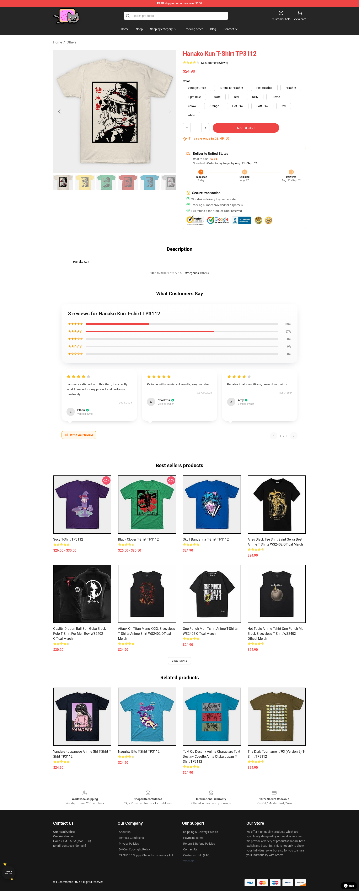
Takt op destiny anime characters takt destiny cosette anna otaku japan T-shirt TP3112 (211, 757)
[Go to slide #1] (63, 182)
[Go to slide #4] (128, 182)
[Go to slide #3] (106, 182)
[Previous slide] (59, 111)
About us (124, 832)
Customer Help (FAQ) (196, 855)
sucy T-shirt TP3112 (68, 539)
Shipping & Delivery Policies (200, 832)
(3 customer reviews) (214, 62)
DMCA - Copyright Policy (134, 849)
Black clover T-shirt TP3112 (138, 539)
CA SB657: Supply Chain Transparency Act (146, 855)
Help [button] (351, 885)
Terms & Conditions (131, 837)
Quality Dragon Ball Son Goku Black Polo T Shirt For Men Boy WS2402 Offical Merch (79, 634)
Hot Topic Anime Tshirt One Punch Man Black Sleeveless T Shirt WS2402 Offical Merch (276, 634)
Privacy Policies (129, 843)
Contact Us (190, 849)
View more (180, 660)
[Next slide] (169, 111)
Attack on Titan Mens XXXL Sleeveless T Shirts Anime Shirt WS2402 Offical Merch (146, 634)
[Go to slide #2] (85, 182)
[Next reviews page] (294, 435)
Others (71, 42)
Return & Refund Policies (199, 843)
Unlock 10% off (8, 872)
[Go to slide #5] (150, 182)
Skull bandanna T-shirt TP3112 (206, 539)
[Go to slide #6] (171, 182)
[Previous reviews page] (273, 435)
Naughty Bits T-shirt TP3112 (139, 752)
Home (57, 42)
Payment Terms (193, 837)
